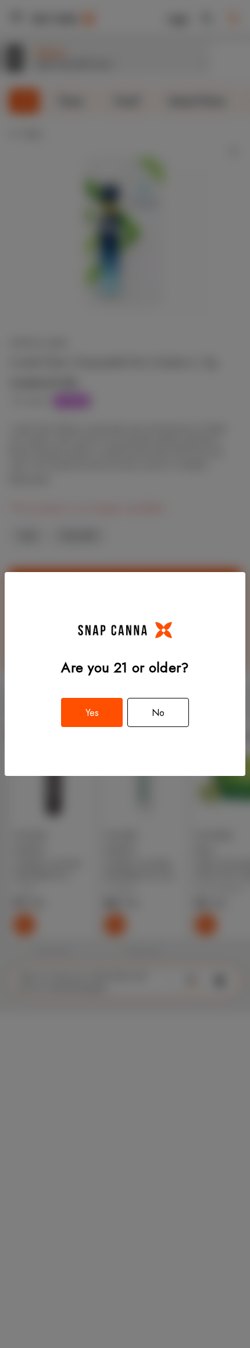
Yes (92, 712)
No (158, 712)
